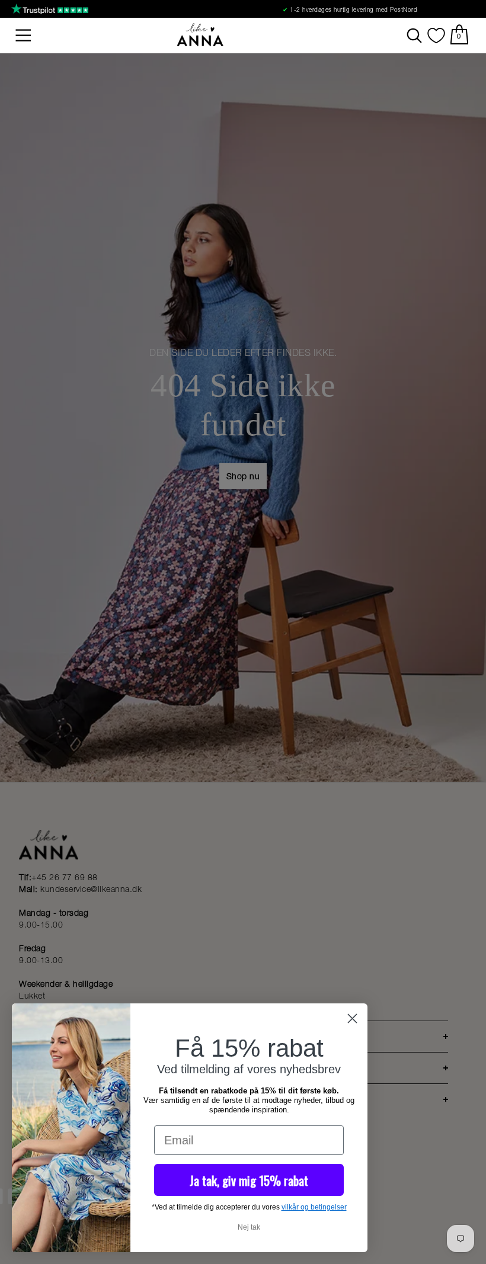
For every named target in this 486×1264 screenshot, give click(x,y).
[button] (23, 35)
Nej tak (249, 1227)
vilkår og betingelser (314, 1207)
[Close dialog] (352, 1018)
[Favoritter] (436, 35)
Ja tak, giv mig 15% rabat (249, 1180)
